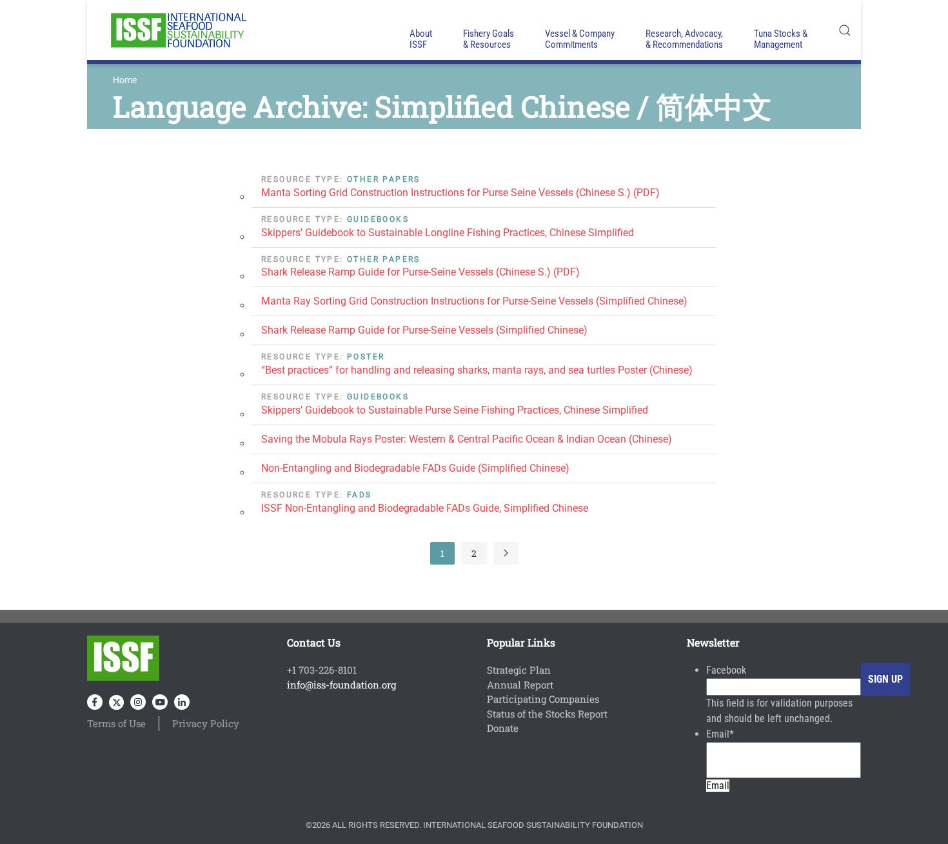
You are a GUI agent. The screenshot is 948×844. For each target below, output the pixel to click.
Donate (502, 727)
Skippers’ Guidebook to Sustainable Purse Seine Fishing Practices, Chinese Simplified (454, 410)
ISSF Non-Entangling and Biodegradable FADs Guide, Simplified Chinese (424, 508)
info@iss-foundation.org (341, 684)
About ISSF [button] (421, 39)
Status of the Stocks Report (547, 713)
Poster (365, 356)
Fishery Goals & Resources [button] (488, 39)
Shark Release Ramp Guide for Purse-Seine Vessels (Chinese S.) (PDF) (420, 272)
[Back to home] (177, 30)
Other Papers (383, 179)
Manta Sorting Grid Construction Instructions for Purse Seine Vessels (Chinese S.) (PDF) (460, 192)
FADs (359, 494)
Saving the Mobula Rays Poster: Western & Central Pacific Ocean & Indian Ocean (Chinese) (466, 439)
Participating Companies (543, 698)
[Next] (505, 553)
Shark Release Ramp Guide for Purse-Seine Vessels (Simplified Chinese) (424, 330)
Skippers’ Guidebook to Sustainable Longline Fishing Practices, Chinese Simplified (447, 232)
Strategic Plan (519, 669)
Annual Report (520, 684)
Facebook (726, 670)
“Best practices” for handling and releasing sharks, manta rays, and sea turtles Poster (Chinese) (477, 370)
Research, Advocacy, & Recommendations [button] (684, 39)
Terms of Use (116, 723)
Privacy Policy (205, 723)
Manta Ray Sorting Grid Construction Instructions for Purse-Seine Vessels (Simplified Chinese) (474, 301)
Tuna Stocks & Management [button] (780, 39)
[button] (844, 30)
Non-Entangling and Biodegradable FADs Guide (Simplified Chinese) (415, 468)
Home (125, 80)
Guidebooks (378, 219)
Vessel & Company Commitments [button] (580, 39)
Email (720, 734)
